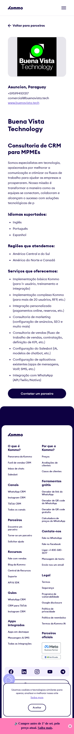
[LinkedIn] (24, 671)
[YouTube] (50, 671)
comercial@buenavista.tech (28, 98)
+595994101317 (18, 93)
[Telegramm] (63, 671)
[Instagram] (37, 671)
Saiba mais (37, 697)
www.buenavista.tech (23, 103)
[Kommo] (15, 7)
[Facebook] (11, 671)
